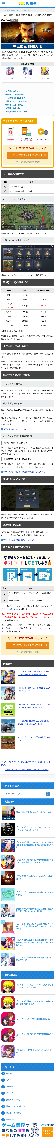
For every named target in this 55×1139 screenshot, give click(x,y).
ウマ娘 (10, 79)
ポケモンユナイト (45, 79)
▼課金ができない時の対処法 (15, 102)
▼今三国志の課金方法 (13, 91)
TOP (12, 10)
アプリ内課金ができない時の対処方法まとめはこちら (24, 472)
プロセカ (27, 79)
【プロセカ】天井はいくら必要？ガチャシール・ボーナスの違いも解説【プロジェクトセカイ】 (34, 926)
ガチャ (9, 1080)
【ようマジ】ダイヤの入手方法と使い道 (33, 1019)
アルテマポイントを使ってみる (27, 155)
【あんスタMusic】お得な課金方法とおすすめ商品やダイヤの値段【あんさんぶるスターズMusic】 (34, 942)
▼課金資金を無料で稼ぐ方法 (15, 112)
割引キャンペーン (13, 1100)
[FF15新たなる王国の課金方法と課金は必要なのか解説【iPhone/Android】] (8, 726)
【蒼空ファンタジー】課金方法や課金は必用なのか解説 (26, 770)
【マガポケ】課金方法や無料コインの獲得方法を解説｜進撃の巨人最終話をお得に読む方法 (34, 845)
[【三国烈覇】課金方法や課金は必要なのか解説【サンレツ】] (8, 693)
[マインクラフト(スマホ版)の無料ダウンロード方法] (8, 743)
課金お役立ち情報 (13, 1113)
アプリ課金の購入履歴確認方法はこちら (19, 540)
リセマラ (10, 1093)
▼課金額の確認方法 (12, 108)
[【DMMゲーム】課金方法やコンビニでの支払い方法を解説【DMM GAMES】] (8, 710)
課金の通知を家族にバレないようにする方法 (35, 812)
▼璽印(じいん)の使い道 (13, 105)
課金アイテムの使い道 (15, 1107)
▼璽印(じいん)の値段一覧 (14, 95)
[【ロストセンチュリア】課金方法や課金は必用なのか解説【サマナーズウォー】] (8, 677)
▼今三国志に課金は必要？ (14, 98)
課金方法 (14, 20)
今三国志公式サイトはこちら (14, 429)
